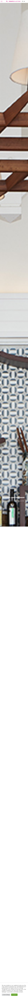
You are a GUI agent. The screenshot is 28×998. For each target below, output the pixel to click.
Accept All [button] (14, 994)
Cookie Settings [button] (6, 994)
